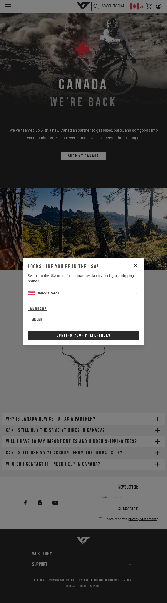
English (37, 320)
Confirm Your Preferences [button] (83, 335)
